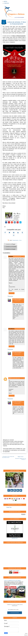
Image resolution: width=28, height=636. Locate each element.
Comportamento (15, 240)
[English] (5, 498)
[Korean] (14, 500)
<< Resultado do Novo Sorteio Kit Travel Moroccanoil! (8, 457)
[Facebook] (8, 490)
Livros (20, 240)
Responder (11, 293)
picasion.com (15, 538)
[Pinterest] (17, 490)
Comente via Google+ (10, 249)
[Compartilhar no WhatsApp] (14, 235)
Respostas (10, 296)
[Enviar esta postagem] (4, 226)
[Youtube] (11, 490)
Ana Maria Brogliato (17, 214)
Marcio (10, 378)
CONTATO (6, 3)
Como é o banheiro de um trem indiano (12, 580)
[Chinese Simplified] (24, 498)
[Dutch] (17, 498)
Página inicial (20, 456)
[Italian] (15, 498)
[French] (8, 498)
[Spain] (12, 498)
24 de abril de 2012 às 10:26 (16, 378)
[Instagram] (14, 490)
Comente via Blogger (10, 244)
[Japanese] (22, 498)
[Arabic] (16, 500)
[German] (10, 498)
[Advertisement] (14, 556)
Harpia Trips (9, 507)
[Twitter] (20, 490)
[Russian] (19, 498)
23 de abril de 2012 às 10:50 (17, 256)
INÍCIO (5, 1)
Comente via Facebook (10, 246)
